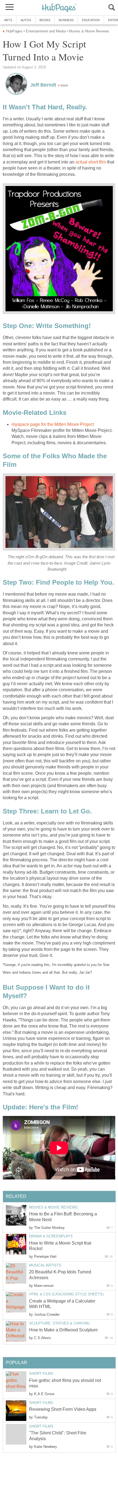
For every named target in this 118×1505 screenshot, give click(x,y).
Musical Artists (45, 1265)
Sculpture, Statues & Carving (59, 1323)
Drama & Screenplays (51, 1236)
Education (91, 20)
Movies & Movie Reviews (53, 1207)
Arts (8, 20)
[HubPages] (59, 8)
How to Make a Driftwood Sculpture (63, 1330)
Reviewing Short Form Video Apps (62, 1409)
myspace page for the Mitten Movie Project (53, 424)
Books (45, 20)
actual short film (90, 162)
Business (66, 20)
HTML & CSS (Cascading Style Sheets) (66, 1294)
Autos (26, 20)
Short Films (41, 1373)
